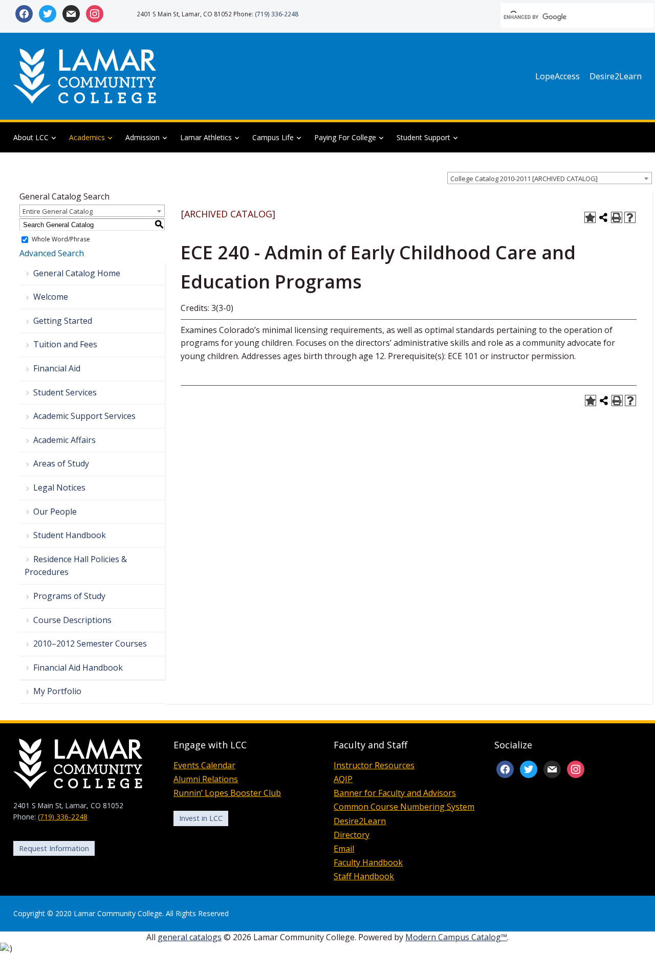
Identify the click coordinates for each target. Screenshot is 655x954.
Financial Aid (56, 368)
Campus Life (273, 137)
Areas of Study (61, 463)
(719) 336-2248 (276, 14)
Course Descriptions (72, 620)
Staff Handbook (364, 876)
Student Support (423, 137)
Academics (87, 137)
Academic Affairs (64, 440)
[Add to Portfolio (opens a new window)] (590, 217)
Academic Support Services (84, 415)
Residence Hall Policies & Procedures (76, 565)
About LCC (31, 137)
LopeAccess (557, 76)
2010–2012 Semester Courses (90, 643)
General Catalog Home (76, 273)
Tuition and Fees (65, 344)
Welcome (50, 296)
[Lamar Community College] (85, 75)
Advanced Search (51, 253)
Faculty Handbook (368, 862)
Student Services (65, 392)
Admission (142, 137)
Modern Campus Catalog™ (456, 937)
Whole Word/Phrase (61, 239)
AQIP (343, 779)
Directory (351, 834)
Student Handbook (69, 535)
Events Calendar (204, 765)
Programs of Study (69, 596)
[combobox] (549, 178)
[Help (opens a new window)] (630, 217)
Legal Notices (59, 487)
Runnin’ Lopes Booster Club (227, 792)
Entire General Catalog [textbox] (58, 211)
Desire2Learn (616, 76)
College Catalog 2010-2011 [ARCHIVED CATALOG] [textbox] (524, 178)
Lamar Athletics (206, 137)
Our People (55, 511)
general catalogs (190, 937)
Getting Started (62, 320)
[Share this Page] (603, 217)
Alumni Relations (205, 779)
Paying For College (345, 137)
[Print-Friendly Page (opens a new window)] (616, 217)
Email (344, 848)
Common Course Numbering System (404, 806)
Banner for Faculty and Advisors (395, 792)
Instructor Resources (374, 765)
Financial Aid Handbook (78, 667)
